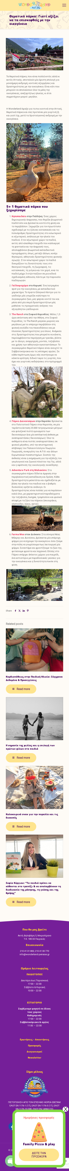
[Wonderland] (34, 5)
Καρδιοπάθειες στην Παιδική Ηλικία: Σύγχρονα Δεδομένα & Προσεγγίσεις (34, 678)
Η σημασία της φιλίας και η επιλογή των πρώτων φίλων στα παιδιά (30, 747)
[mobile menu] (64, 5)
